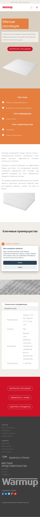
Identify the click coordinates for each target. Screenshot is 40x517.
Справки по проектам (7, 436)
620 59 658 (15, 2)
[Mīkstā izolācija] (19, 211)
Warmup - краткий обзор (8, 427)
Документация (10, 308)
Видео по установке (7, 446)
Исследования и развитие (8, 433)
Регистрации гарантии (8, 449)
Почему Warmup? (6, 430)
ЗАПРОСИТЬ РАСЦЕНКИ (20, 49)
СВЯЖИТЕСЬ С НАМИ (20, 397)
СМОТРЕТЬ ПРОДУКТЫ (20, 406)
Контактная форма (6, 452)
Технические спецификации (15, 304)
